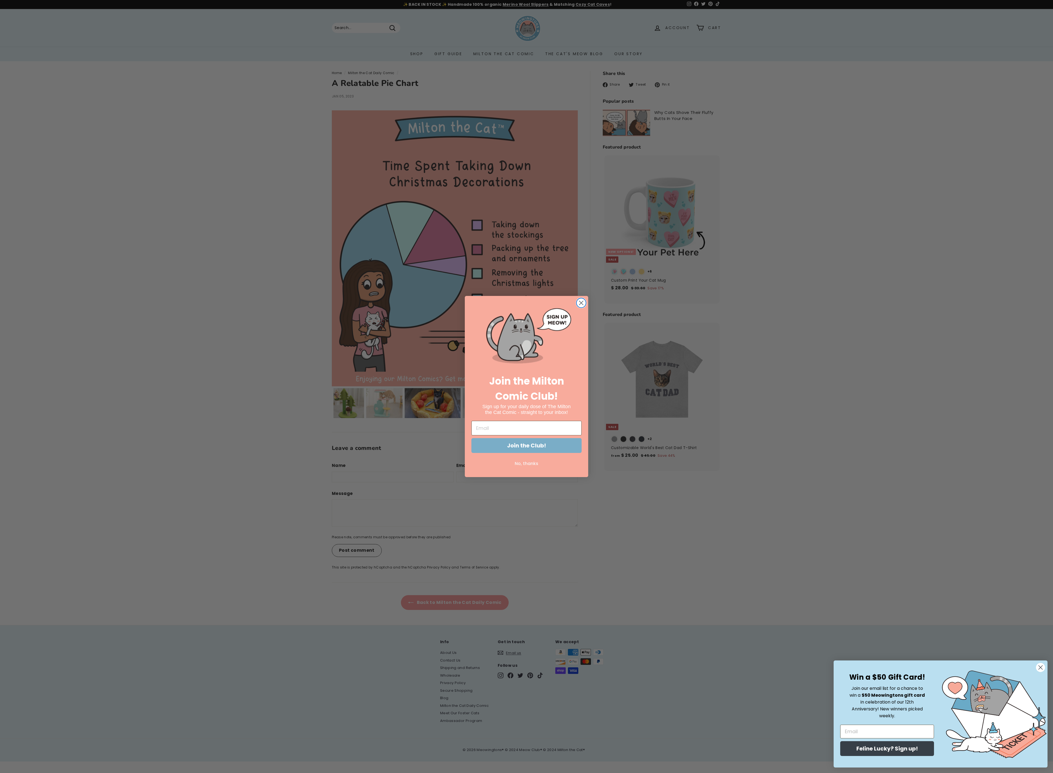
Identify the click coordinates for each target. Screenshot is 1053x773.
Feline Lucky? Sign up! (887, 748)
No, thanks (526, 463)
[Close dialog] (581, 303)
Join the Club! (526, 445)
